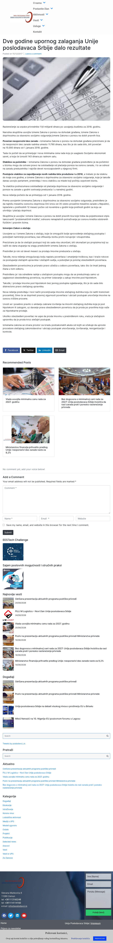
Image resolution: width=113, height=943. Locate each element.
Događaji (7, 801)
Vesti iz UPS (8, 854)
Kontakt (37, 31)
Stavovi (6, 846)
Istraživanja (8, 809)
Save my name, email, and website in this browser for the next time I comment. (47, 525)
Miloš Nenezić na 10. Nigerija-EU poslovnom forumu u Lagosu (47, 718)
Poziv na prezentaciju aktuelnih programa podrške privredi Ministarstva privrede (57, 636)
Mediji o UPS (8, 821)
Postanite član (41, 8)
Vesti (5, 850)
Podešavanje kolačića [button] (80, 938)
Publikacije (7, 837)
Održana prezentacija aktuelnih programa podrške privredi (45, 598)
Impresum (96, 923)
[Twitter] (11, 915)
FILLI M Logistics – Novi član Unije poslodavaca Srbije (43, 611)
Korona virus (8, 813)
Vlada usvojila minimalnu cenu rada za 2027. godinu (42, 623)
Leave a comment (33, 53)
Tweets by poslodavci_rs (14, 743)
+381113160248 (13, 899)
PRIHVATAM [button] (100, 938)
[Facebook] (4, 915)
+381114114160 (13, 903)
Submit (8, 532)
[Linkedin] (17, 915)
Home (3, 923)
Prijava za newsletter (11, 928)
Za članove (8, 858)
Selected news (9, 841)
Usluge (37, 26)
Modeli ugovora (10, 825)
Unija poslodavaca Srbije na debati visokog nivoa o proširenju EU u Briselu (54, 706)
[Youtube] (24, 915)
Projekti (6, 833)
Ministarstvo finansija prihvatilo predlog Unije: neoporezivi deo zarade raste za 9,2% (59, 660)
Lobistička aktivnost (12, 817)
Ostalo (6, 829)
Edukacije (7, 805)
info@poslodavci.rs (17, 906)
